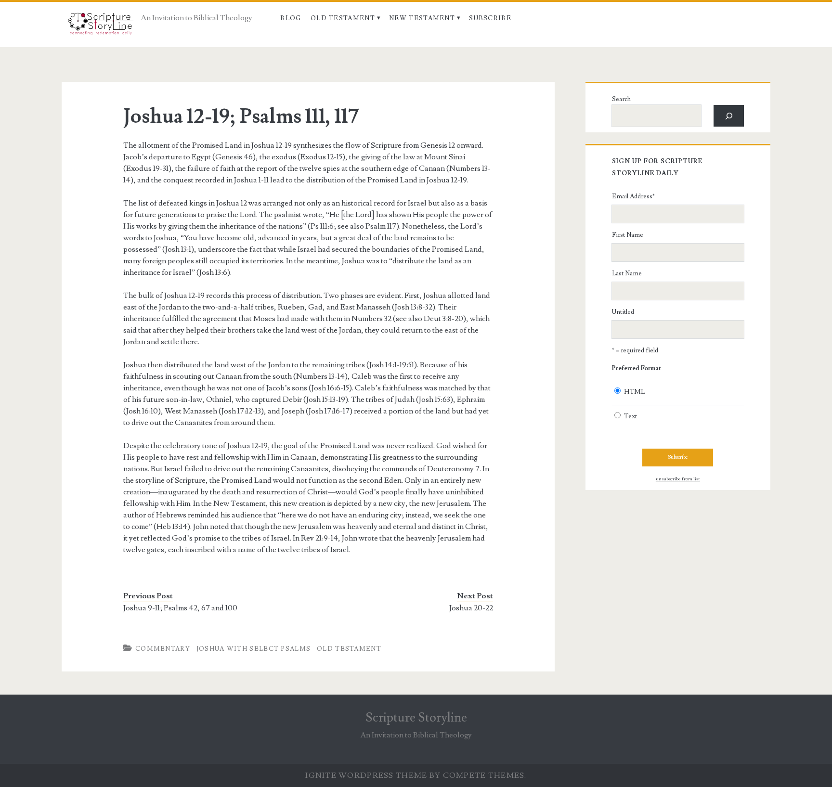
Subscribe (490, 18)
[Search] (729, 116)
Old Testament (343, 18)
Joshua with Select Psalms (253, 649)
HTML (634, 391)
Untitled (623, 312)
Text (630, 416)
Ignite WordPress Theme (366, 775)
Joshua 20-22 (471, 608)
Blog (290, 18)
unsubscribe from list (678, 479)
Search (621, 99)
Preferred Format (636, 368)
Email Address (633, 196)
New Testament (422, 18)
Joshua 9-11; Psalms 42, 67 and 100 (180, 608)
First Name (627, 235)
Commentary (162, 649)
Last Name (627, 273)
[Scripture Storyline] (100, 26)
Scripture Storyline (416, 718)
